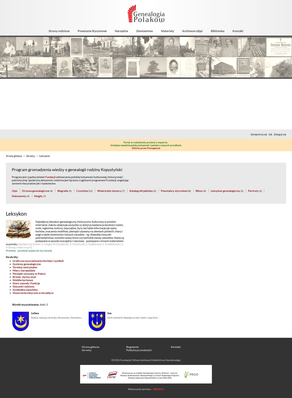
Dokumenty (19, 196)
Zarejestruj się (259, 134)
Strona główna (14, 155)
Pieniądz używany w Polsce (29, 273)
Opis (14, 190)
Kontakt (238, 31)
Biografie (62, 190)
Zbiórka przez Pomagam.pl (146, 148)
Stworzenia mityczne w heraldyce (33, 292)
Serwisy (30, 155)
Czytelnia (82, 190)
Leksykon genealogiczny (225, 190)
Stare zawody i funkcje (26, 283)
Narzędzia (121, 31)
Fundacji (50, 177)
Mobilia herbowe (23, 280)
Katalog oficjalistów (141, 190)
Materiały (167, 31)
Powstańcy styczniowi (174, 190)
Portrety (253, 190)
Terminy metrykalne (25, 267)
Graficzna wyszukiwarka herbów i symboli (38, 260)
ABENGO (158, 389)
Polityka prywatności (139, 350)
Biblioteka (217, 31)
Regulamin (132, 346)
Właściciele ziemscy (109, 190)
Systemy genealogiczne (27, 264)
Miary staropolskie (24, 270)
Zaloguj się (280, 134)
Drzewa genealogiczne (36, 190)
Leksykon (44, 155)
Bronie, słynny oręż (24, 276)
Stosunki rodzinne (23, 286)
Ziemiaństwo (144, 31)
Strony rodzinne (59, 31)
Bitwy (199, 190)
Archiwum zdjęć (192, 31)
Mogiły (38, 196)
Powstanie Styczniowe (92, 31)
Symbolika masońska (25, 289)
